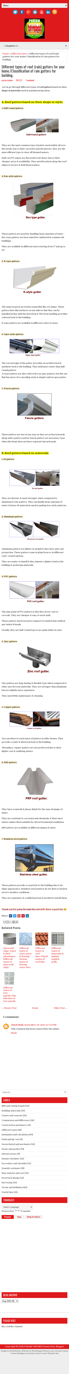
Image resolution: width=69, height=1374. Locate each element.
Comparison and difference (16, 1120)
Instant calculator (11, 1158)
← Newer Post (9, 1008)
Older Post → (60, 1008)
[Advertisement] (34, 1255)
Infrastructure (9, 1154)
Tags (19, 1217)
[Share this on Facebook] (10, 915)
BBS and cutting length (13, 1106)
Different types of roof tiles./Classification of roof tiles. (41, 955)
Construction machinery (14, 1125)
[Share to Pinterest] (16, 922)
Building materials (11, 1110)
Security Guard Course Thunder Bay (43, 1353)
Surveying (7, 1182)
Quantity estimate (11, 1168)
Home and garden (11, 1149)
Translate (25, 1211)
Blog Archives (33, 1217)
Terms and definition (12, 1187)
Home (6, 53)
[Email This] (4, 922)
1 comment (30, 80)
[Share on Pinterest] (23, 915)
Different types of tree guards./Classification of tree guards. (9, 994)
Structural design (11, 1178)
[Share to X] (10, 922)
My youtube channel (12, 1326)
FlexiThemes (15, 1351)
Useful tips (7, 1192)
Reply (14, 1033)
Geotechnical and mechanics (16, 1144)
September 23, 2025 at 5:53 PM (40, 1025)
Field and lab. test (10, 1139)
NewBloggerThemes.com (43, 1351)
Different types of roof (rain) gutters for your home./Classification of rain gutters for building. (33, 70)
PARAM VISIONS (34, 22)
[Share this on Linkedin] (27, 915)
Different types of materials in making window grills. (57, 955)
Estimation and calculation (15, 1134)
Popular (7, 1217)
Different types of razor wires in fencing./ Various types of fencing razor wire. (25, 957)
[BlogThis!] (7, 922)
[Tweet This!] (14, 915)
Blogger (60, 1346)
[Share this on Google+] (19, 915)
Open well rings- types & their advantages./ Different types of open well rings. (9, 957)
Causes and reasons (12, 1115)
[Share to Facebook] (13, 922)
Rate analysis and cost (13, 1173)
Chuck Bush (17, 1025)
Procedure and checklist (14, 1163)
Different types (19, 53)
